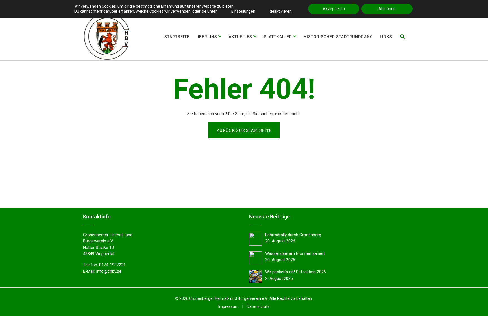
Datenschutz (258, 306)
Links (386, 37)
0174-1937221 (112, 264)
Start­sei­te (176, 37)
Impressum (228, 306)
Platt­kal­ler (278, 37)
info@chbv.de (108, 271)
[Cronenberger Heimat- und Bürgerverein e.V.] (106, 36)
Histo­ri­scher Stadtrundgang (338, 37)
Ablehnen (387, 9)
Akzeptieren (334, 9)
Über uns (206, 37)
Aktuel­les (240, 37)
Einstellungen (243, 11)
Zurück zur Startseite (244, 130)
